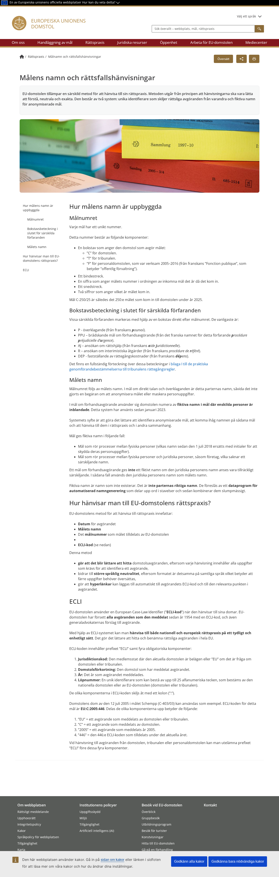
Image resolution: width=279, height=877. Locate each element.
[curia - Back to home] (51, 28)
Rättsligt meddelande (33, 812)
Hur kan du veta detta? (99, 2)
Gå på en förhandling (157, 850)
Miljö (83, 818)
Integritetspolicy (29, 824)
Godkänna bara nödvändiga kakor (237, 861)
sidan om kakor (112, 860)
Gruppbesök (151, 818)
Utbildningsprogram (156, 824)
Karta (21, 850)
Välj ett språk (246, 16)
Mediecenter (256, 42)
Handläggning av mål (54, 42)
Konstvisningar (152, 837)
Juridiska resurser (132, 42)
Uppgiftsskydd (90, 812)
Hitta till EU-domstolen (158, 843)
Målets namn (36, 247)
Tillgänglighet (27, 843)
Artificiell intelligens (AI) (97, 831)
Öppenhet (168, 42)
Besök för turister (154, 831)
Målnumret (35, 219)
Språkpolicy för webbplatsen (38, 837)
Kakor (21, 831)
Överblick (148, 812)
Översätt (223, 59)
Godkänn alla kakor (189, 861)
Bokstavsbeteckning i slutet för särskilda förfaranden (42, 233)
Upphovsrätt (26, 818)
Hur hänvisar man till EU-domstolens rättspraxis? (41, 258)
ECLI (26, 270)
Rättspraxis (94, 42)
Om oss (18, 42)
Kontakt (210, 805)
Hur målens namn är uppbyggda (38, 208)
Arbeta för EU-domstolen (211, 42)
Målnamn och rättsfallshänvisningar (74, 56)
